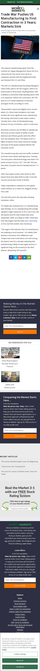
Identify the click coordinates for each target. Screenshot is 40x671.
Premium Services (20, 601)
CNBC (26, 103)
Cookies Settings (20, 654)
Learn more (26, 544)
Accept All (20, 667)
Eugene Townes (12, 30)
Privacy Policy (20, 614)
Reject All (20, 660)
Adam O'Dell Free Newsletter (20, 609)
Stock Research (20, 604)
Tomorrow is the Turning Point (13, 466)
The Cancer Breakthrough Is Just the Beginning (19, 461)
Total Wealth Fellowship (25, 2)
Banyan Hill (11, 2)
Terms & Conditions (20, 620)
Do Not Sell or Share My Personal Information (20, 626)
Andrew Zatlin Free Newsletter (20, 612)
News (33, 30)
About (20, 598)
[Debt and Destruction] (10, 376)
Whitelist (20, 630)
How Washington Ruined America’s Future (10, 363)
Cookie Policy (20, 617)
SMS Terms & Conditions (20, 622)
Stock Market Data (20, 606)
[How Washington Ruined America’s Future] (10, 352)
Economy (29, 30)
